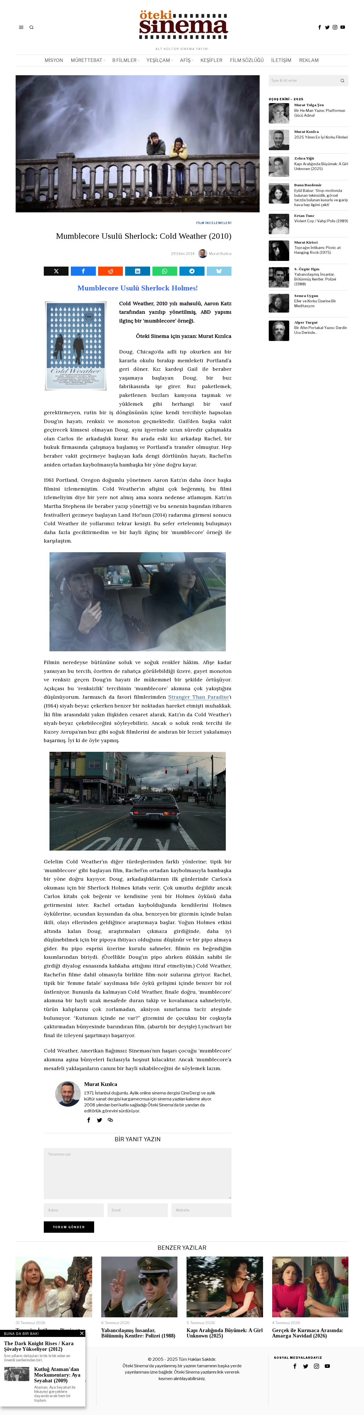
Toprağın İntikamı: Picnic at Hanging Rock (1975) (317, 250)
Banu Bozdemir (308, 185)
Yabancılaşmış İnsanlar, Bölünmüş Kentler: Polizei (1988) (315, 279)
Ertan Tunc (304, 215)
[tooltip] (319, 27)
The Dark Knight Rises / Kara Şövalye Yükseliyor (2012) (39, 1346)
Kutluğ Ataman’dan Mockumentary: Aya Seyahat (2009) (57, 1375)
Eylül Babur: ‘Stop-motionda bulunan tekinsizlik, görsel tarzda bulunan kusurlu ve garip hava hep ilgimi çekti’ (321, 198)
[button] (342, 80)
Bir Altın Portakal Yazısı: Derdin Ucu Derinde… (320, 330)
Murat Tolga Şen (309, 105)
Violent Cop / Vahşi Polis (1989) (321, 221)
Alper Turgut (306, 322)
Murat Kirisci (306, 242)
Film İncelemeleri (213, 223)
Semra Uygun (306, 296)
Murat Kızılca (220, 253)
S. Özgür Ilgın (306, 269)
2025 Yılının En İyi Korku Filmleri (321, 137)
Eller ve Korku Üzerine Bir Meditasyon (315, 303)
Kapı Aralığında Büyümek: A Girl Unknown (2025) (321, 166)
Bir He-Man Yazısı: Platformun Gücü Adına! (319, 113)
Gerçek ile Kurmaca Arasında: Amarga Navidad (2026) (307, 1333)
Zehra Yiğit (304, 158)
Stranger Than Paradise (198, 697)
